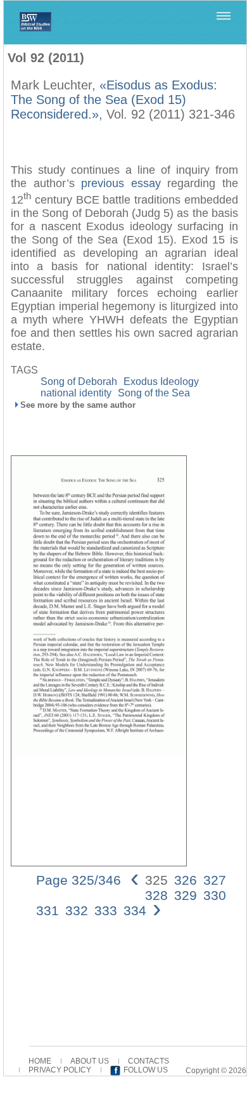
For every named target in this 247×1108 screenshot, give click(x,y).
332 (76, 910)
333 (105, 910)
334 (135, 910)
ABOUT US (89, 1061)
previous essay (121, 183)
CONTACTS (148, 1061)
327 (214, 880)
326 (185, 880)
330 (214, 895)
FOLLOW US (146, 1070)
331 (47, 910)
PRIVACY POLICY (59, 1070)
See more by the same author (78, 405)
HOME (39, 1061)
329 (185, 895)
